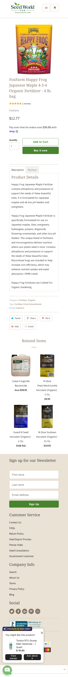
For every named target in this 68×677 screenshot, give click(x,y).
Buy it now (41, 150)
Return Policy (16, 533)
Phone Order (16, 544)
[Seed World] (22, 10)
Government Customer (21, 556)
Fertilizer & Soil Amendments (28, 304)
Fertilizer (23, 300)
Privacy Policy (16, 588)
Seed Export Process (20, 539)
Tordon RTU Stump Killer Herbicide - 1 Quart (26, 644)
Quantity (13, 140)
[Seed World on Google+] (24, 611)
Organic (31, 300)
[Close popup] (41, 631)
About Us (14, 577)
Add (16, 326)
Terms (12, 583)
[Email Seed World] (37, 611)
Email (31, 326)
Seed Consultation (19, 550)
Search (13, 572)
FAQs (12, 528)
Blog (11, 594)
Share (33, 318)
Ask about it (32, 657)
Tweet (17, 318)
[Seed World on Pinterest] (31, 611)
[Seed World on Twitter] (11, 611)
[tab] (17, 169)
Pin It (47, 318)
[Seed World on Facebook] (18, 611)
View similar (13, 657)
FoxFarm (14, 110)
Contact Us (15, 522)
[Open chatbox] (7, 670)
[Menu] (46, 7)
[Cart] (55, 7)
